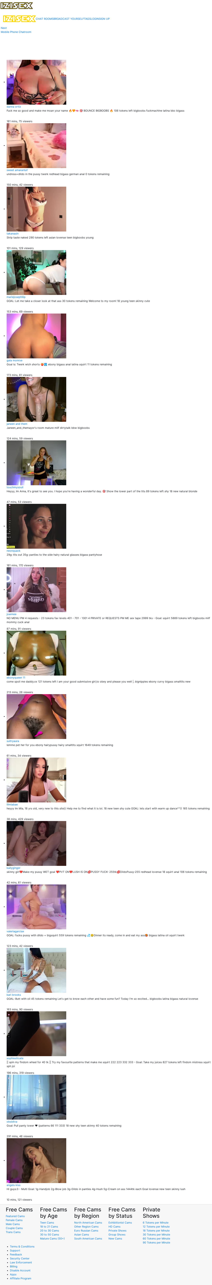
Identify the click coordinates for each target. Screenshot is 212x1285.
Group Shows (116, 1234)
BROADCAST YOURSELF (68, 18)
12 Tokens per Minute (156, 1226)
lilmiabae (12, 804)
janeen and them (17, 423)
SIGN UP (104, 18)
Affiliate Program (21, 1278)
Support (15, 1250)
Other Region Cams (86, 1226)
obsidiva (12, 1121)
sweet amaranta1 (17, 170)
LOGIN (95, 18)
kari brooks (14, 994)
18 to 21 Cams (49, 1226)
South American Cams (88, 1238)
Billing (13, 1266)
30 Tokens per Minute (156, 1234)
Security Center (19, 1258)
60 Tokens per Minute (156, 1238)
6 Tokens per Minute (155, 1222)
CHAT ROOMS (44, 18)
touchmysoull (15, 487)
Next (4, 28)
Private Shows (117, 1230)
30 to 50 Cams (49, 1234)
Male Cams (13, 1224)
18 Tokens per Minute (156, 1230)
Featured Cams (15, 1216)
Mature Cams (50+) (52, 1238)
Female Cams (14, 1220)
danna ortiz (14, 106)
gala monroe (14, 360)
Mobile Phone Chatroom (16, 32)
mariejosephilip (16, 297)
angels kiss (13, 1185)
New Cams (115, 1238)
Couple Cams (14, 1228)
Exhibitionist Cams (120, 1222)
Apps (13, 1274)
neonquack (13, 550)
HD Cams (114, 1226)
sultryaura (13, 741)
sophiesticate (15, 1058)
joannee (11, 614)
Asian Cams (81, 1234)
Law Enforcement (21, 1262)
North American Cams (88, 1222)
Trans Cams (13, 1232)
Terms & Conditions (22, 1246)
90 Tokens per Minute (156, 1242)
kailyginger (13, 868)
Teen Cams (47, 1222)
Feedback (16, 1254)
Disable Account (20, 1270)
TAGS (87, 18)
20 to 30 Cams (49, 1230)
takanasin (13, 233)
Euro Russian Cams (86, 1230)
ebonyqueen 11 (16, 677)
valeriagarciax (15, 931)
